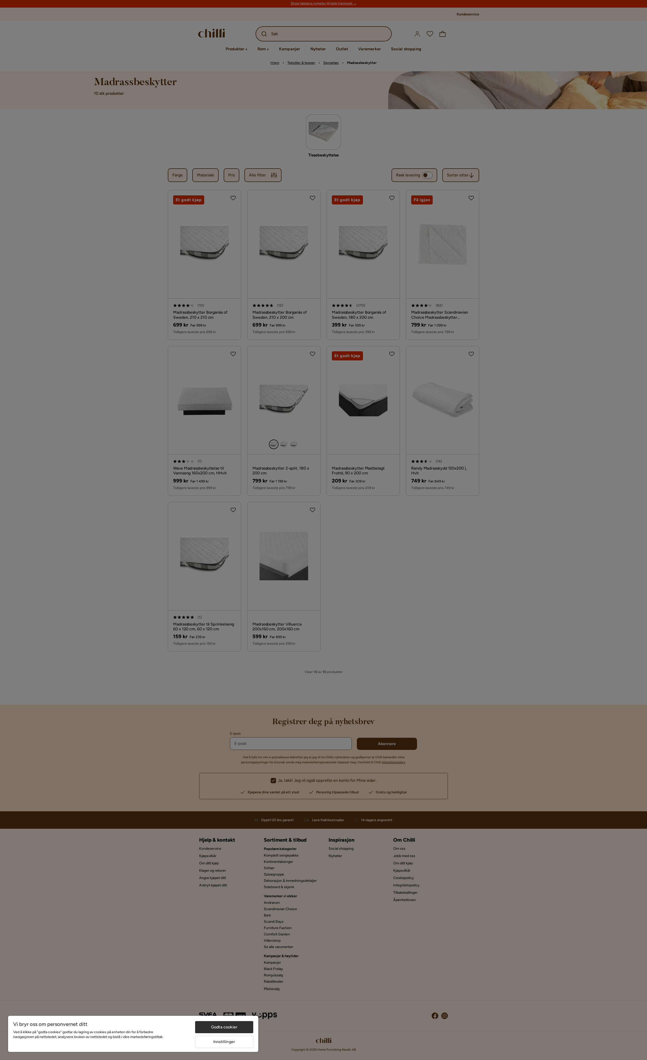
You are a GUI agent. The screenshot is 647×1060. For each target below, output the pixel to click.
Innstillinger (224, 1041)
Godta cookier (224, 1027)
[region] (133, 1034)
